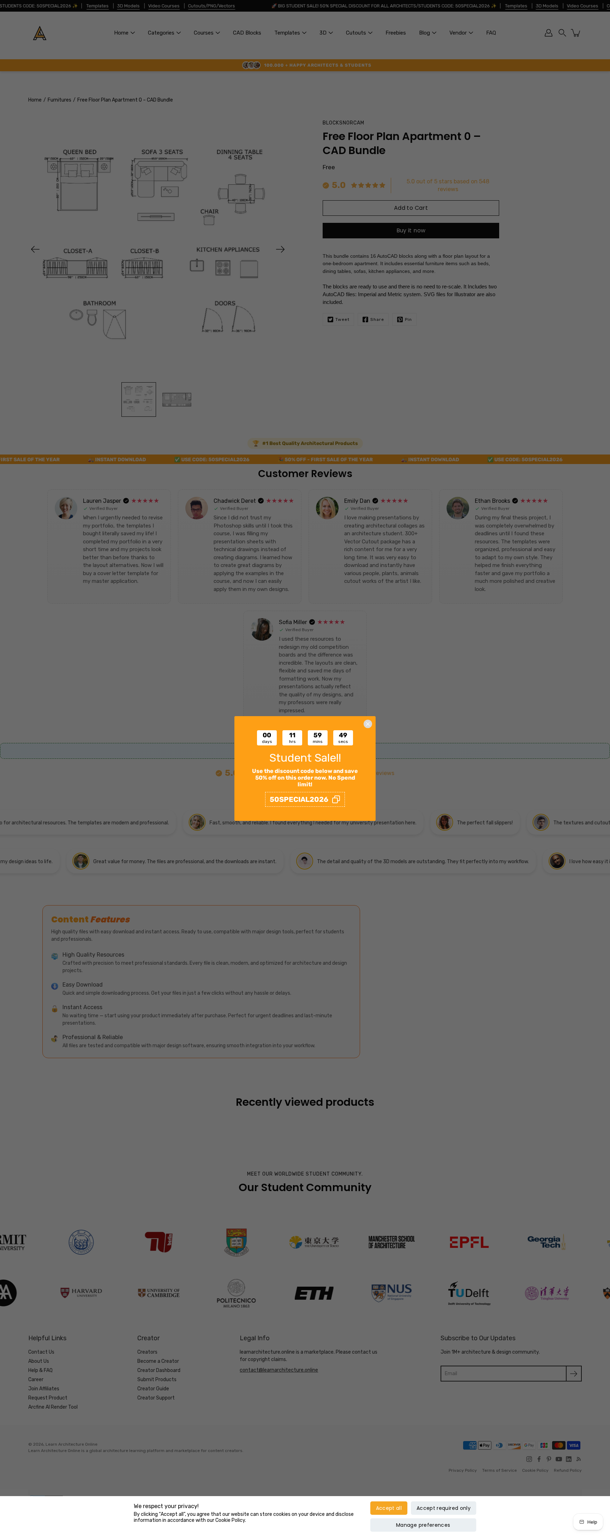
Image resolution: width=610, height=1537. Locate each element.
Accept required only (444, 1508)
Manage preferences (423, 1525)
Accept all (389, 1508)
